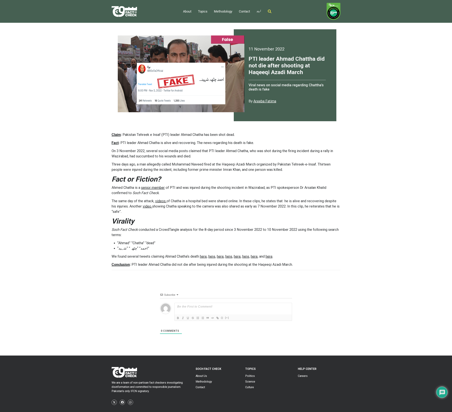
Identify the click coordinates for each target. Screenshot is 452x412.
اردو (259, 10)
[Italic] (182, 318)
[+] (227, 317)
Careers (303, 376)
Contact (244, 11)
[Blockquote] (207, 318)
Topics (202, 11)
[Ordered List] (197, 318)
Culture (249, 387)
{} (222, 317)
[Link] (217, 318)
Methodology (223, 11)
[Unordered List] (202, 318)
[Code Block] (212, 318)
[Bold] (178, 318)
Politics (250, 376)
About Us (201, 376)
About (187, 11)
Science (250, 381)
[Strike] (192, 318)
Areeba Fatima (264, 101)
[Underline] (187, 318)
